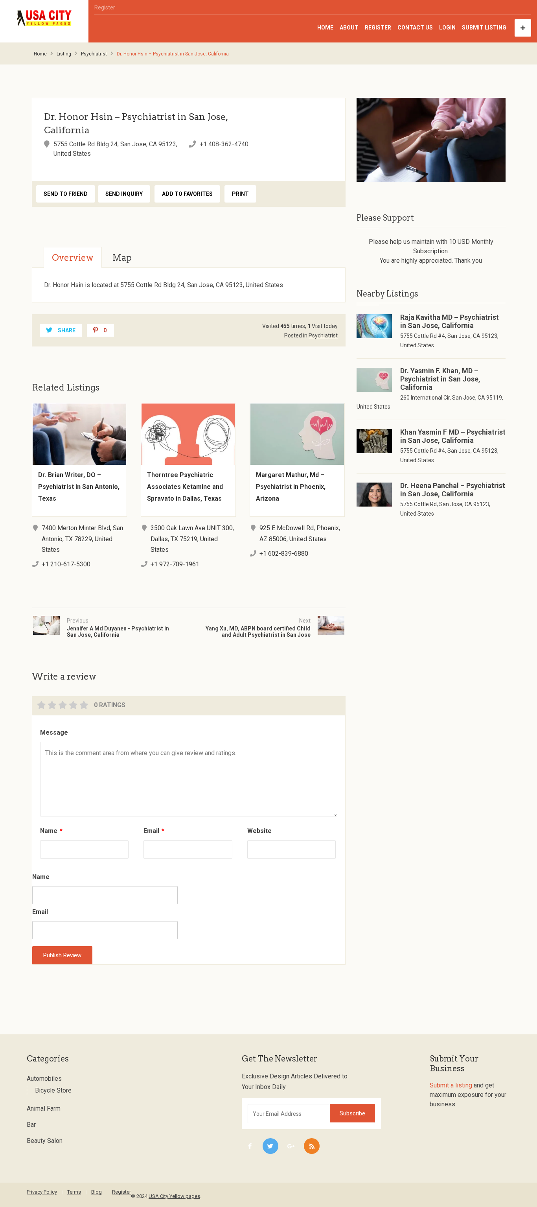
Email (153, 831)
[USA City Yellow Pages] (44, 18)
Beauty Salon (45, 1140)
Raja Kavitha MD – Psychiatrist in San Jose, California (449, 321)
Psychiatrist (94, 54)
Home (325, 27)
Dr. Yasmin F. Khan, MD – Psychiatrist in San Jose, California (440, 379)
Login (447, 27)
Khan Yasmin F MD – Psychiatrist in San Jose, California (453, 436)
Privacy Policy (42, 1192)
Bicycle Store (53, 1090)
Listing (64, 54)
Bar (31, 1124)
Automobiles (44, 1078)
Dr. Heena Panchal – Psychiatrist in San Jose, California (452, 489)
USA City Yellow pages (174, 1196)
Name (51, 831)
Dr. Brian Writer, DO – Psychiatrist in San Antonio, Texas (79, 486)
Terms (74, 1192)
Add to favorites (187, 194)
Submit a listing (451, 1085)
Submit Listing (484, 27)
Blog (96, 1192)
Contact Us (415, 27)
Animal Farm (44, 1108)
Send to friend (66, 194)
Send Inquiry (124, 194)
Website (259, 831)
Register (104, 7)
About (349, 27)
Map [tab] (122, 257)
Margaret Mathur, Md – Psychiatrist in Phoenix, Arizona (291, 486)
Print (240, 194)
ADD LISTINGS (523, 28)
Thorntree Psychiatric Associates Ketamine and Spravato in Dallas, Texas (185, 486)
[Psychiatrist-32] (431, 140)
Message (54, 732)
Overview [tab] (73, 257)
